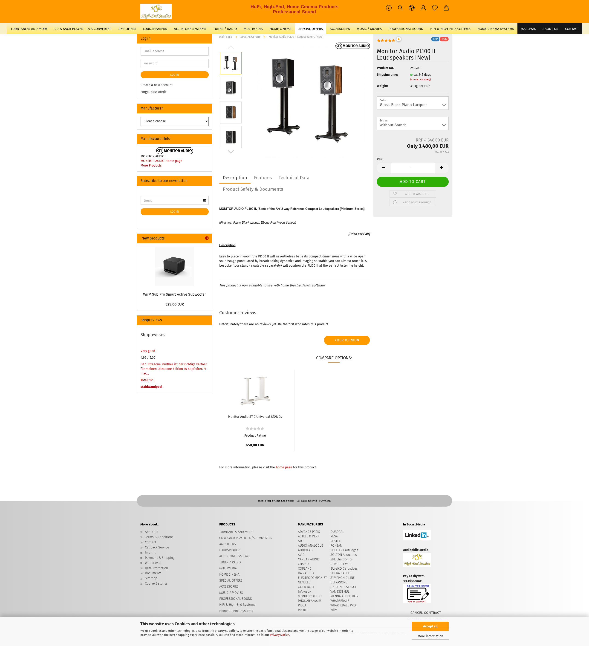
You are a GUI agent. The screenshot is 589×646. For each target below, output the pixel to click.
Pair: (380, 159)
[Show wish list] (435, 8)
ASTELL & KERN (309, 536)
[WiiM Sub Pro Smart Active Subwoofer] (174, 266)
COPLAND (305, 569)
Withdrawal (153, 563)
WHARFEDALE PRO (343, 605)
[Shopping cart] (446, 8)
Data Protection (156, 568)
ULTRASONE (338, 582)
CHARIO (303, 564)
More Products (151, 165)
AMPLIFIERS (127, 29)
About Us (550, 29)
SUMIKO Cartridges (344, 569)
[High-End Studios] (157, 11)
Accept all (430, 626)
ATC (300, 541)
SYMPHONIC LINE (342, 578)
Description (235, 177)
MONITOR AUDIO (310, 596)
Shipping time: (387, 75)
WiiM (333, 610)
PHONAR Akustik (309, 601)
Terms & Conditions (159, 537)
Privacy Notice (279, 635)
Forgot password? (153, 92)
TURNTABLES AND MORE (29, 29)
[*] (386, 42)
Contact (150, 542)
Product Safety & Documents (253, 189)
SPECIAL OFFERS (310, 29)
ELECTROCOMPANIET (312, 578)
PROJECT (304, 610)
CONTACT (572, 29)
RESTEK (335, 541)
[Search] (400, 8)
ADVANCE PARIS (309, 532)
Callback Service (157, 547)
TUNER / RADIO (225, 29)
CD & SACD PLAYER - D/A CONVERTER (83, 29)
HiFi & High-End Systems (450, 29)
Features (263, 177)
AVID (301, 555)
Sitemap (151, 578)
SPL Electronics (341, 559)
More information (430, 636)
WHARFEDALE (339, 601)
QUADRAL (337, 532)
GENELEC (304, 582)
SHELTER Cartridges (344, 550)
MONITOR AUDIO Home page (161, 161)
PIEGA (302, 605)
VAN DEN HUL (339, 592)
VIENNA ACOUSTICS (344, 596)
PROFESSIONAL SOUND (406, 29)
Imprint (150, 552)
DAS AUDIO (306, 573)
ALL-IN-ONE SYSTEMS (190, 29)
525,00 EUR (174, 304)
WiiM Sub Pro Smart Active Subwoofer (174, 294)
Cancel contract (425, 613)
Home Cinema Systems (495, 29)
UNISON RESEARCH (343, 587)
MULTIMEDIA (253, 29)
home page (284, 467)
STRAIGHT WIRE (341, 564)
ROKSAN (336, 546)
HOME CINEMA (281, 29)
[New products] (207, 238)
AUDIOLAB (305, 550)
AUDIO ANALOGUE (310, 546)
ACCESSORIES (340, 29)
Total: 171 (147, 380)
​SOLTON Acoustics (343, 555)
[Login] (423, 8)
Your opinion (347, 340)
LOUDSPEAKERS (155, 29)
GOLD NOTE (306, 587)
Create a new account (157, 85)
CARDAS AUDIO (308, 559)
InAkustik (304, 592)
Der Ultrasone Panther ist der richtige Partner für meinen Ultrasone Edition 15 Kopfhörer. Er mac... (174, 368)
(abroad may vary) (420, 79)
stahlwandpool (151, 387)
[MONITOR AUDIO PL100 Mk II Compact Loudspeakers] (307, 100)
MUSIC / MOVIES (369, 29)
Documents (153, 573)
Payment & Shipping (159, 558)
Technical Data (294, 177)
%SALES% (528, 29)
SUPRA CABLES (340, 573)
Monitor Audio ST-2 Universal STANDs (255, 417)
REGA (334, 536)
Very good (148, 351)
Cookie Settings (156, 583)
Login (174, 74)
